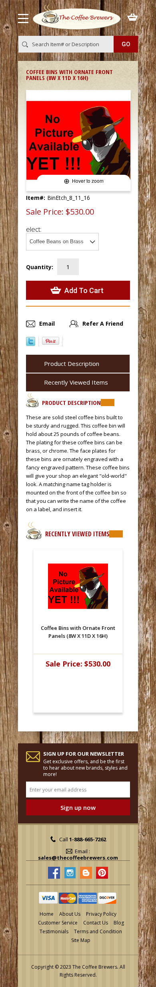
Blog (119, 922)
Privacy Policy (101, 914)
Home (47, 914)
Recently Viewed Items (76, 382)
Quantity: (39, 267)
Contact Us (95, 922)
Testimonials (54, 931)
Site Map (80, 940)
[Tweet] (30, 344)
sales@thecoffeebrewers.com (78, 857)
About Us (69, 914)
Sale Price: (45, 212)
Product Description (71, 363)
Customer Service (58, 922)
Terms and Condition (98, 931)
